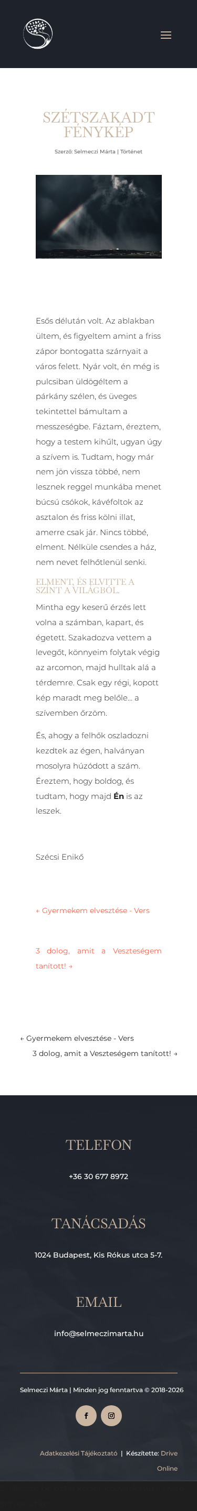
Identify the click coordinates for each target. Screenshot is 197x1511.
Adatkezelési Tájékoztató (79, 1453)
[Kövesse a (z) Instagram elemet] (111, 1415)
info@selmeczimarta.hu (98, 1333)
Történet (131, 151)
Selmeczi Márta (95, 151)
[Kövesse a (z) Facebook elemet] (86, 1415)
